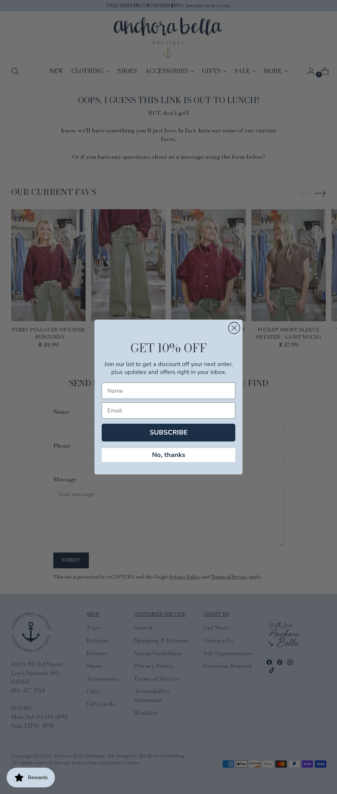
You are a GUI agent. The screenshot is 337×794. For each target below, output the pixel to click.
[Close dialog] (234, 328)
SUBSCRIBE (169, 432)
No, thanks (168, 454)
